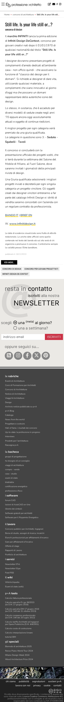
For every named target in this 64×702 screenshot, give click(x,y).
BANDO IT (11, 215)
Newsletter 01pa (12, 568)
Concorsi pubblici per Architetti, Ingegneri (24, 529)
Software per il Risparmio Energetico (21, 517)
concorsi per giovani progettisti (41, 269)
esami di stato (11, 478)
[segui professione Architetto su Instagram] (18, 356)
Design (8, 402)
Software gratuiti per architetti (18, 513)
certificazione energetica (16, 486)
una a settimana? (32, 328)
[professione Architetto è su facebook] (27, 356)
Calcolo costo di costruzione (18, 628)
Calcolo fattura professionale (18, 598)
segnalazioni (38, 681)
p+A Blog (9, 410)
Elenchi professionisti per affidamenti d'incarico (26, 537)
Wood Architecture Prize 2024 (19, 659)
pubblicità (24, 681)
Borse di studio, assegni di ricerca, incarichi (24, 533)
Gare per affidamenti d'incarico (19, 541)
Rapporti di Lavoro (13, 550)
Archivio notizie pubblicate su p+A (21, 406)
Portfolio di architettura (15, 554)
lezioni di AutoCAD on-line (17, 504)
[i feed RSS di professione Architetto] (9, 356)
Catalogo (9, 415)
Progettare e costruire (15, 423)
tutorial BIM (10, 637)
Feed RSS (9, 572)
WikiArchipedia (12, 582)
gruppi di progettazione (15, 456)
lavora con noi (22, 685)
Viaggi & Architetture (14, 398)
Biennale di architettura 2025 (18, 646)
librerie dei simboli (13, 508)
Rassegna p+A (11, 445)
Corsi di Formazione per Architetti (20, 385)
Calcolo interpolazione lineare (19, 632)
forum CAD (10, 500)
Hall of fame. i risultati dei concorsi (21, 428)
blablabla (9, 482)
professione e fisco (13, 490)
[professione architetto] (25, 5)
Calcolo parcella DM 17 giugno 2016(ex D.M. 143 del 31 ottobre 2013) (22, 610)
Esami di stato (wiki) (14, 586)
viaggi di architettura (14, 465)
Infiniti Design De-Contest (15, 274)
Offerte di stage (12, 546)
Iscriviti (54, 337)
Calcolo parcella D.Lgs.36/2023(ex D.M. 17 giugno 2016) (19, 603)
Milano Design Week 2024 (17, 655)
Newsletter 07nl (12, 564)
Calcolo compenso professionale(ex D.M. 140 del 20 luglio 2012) (20, 616)
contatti (57, 685)
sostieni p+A (54, 681)
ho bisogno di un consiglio (17, 460)
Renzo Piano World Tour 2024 (19, 650)
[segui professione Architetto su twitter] (36, 356)
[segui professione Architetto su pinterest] (46, 356)
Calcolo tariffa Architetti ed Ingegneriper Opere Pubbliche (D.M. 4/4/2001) (22, 622)
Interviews (10, 436)
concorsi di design (11, 269)
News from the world (15, 419)
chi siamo (11, 681)
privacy (37, 685)
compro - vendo (12, 469)
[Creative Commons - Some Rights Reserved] (32, 691)
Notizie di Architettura (15, 394)
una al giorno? (35, 322)
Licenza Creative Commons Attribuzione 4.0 (42, 696)
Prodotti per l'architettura (16, 440)
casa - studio (11, 473)
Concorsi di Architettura (16, 389)
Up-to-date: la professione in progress (22, 432)
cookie (47, 685)
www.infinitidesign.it (22, 224)
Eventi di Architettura (14, 381)
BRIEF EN (26, 215)
